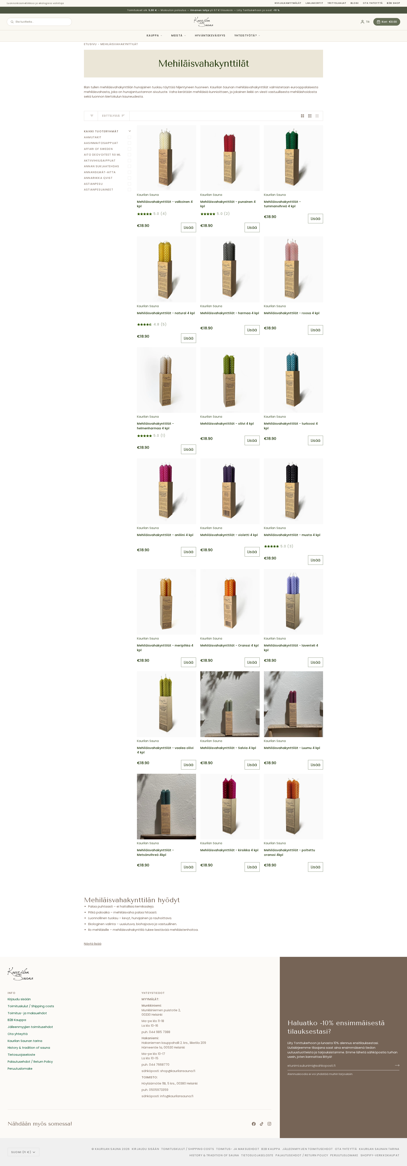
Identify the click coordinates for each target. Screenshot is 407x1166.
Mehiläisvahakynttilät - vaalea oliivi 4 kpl (165, 750)
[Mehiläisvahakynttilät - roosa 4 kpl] (293, 269)
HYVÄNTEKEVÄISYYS (210, 35)
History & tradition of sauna (29, 1048)
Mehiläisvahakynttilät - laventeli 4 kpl (291, 647)
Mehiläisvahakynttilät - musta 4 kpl (292, 535)
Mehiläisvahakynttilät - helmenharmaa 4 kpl (155, 425)
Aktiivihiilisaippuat (100, 161)
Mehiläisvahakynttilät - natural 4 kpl (166, 313)
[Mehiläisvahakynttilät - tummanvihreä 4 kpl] (293, 158)
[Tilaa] (395, 1065)
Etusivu (90, 44)
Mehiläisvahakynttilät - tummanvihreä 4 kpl (282, 204)
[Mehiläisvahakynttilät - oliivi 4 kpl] (229, 380)
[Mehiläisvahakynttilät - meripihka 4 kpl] (166, 602)
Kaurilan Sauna (108, 1149)
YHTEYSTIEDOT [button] (153, 993)
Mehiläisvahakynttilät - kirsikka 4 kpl (229, 850)
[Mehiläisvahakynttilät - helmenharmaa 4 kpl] (166, 380)
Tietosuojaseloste (21, 1055)
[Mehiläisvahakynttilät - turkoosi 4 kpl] (293, 380)
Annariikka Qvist (98, 178)
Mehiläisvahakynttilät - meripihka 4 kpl (165, 647)
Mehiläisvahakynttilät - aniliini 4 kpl (165, 535)
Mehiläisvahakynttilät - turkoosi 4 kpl (291, 425)
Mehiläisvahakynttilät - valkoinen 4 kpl (165, 204)
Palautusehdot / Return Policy (30, 1062)
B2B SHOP (393, 3)
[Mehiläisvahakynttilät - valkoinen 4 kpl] (166, 158)
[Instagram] (269, 1124)
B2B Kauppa (17, 1020)
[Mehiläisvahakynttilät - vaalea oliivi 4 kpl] (166, 704)
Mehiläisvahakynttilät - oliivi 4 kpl (227, 423)
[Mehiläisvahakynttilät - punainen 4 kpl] (229, 158)
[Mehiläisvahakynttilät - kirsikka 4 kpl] (229, 806)
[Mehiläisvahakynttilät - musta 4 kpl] (293, 491)
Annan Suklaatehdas (101, 166)
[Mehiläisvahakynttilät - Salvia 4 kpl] (229, 704)
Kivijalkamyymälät (288, 3)
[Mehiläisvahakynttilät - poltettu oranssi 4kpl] (293, 806)
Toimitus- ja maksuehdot (27, 1013)
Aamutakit (93, 137)
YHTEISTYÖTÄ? (245, 35)
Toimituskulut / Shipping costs (31, 1006)
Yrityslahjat (337, 3)
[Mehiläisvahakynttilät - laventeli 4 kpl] (293, 602)
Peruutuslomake (20, 1069)
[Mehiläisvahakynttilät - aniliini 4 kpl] (166, 491)
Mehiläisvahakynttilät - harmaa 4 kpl (229, 313)
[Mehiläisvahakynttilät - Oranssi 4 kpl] (229, 602)
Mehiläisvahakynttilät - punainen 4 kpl (228, 204)
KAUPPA (153, 35)
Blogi (355, 3)
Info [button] (11, 993)
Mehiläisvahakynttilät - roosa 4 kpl (291, 313)
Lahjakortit (314, 3)
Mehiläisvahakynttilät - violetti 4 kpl (229, 535)
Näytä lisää (92, 944)
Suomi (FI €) (21, 1152)
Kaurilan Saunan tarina (25, 1041)
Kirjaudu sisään (19, 999)
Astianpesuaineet (98, 190)
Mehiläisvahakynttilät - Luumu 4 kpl (292, 748)
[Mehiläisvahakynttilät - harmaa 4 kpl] (229, 269)
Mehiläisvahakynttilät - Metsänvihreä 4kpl (155, 852)
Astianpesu (93, 184)
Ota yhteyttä (373, 3)
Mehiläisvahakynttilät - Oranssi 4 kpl (229, 645)
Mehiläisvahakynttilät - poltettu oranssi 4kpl (289, 852)
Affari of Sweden (98, 149)
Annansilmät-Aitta (100, 172)
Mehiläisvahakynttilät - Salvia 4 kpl (228, 748)
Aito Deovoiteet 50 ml (102, 155)
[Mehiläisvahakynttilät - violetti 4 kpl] (229, 491)
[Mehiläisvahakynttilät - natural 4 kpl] (166, 269)
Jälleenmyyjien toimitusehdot (30, 1027)
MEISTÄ (177, 35)
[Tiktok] (261, 1124)
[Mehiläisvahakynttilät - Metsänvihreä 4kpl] (166, 806)
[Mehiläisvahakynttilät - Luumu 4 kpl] (293, 704)
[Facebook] (254, 1124)
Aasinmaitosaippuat (101, 143)
